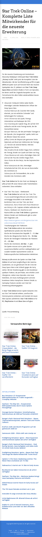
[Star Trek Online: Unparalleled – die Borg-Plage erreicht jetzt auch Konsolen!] (11, 343)
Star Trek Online (9, 317)
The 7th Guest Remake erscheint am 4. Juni (18, 489)
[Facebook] (22, 527)
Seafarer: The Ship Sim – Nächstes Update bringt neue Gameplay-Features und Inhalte (20, 477)
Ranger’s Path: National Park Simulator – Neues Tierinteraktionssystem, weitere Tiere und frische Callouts (21, 420)
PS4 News (33, 37)
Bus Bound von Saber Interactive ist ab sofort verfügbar (19, 471)
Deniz (5, 37)
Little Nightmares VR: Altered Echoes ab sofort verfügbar (20, 499)
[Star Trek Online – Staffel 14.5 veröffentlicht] (11, 369)
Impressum (30, 530)
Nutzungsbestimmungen (17, 532)
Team (10, 530)
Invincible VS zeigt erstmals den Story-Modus (19, 494)
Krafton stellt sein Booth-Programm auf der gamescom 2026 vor (19, 428)
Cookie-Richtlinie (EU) (22, 534)
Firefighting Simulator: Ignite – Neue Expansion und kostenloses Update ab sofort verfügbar (20, 439)
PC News (27, 37)
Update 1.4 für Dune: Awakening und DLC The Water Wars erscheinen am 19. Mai (19, 460)
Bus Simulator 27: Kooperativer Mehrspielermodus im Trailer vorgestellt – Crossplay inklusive (18, 397)
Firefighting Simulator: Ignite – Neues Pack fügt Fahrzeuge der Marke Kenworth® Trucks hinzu (20, 453)
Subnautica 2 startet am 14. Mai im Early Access (20, 465)
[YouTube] (25, 527)
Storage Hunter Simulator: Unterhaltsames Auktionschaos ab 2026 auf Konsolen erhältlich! (20, 413)
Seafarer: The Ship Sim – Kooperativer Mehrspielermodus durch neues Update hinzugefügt (17, 406)
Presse (22, 530)
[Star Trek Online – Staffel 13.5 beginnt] (31, 343)
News (22, 37)
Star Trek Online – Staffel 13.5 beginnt (29, 347)
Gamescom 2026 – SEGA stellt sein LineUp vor (19, 433)
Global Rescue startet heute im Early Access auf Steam (20, 484)
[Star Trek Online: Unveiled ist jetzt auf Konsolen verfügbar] (31, 369)
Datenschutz (31, 532)
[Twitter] (20, 527)
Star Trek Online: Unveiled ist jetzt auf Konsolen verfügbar (30, 375)
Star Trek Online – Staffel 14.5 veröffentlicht (9, 375)
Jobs (16, 530)
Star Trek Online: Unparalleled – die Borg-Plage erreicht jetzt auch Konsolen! (10, 349)
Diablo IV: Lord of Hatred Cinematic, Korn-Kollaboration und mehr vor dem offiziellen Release (18, 506)
